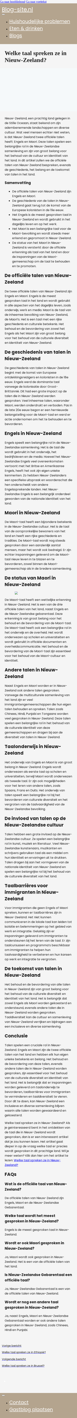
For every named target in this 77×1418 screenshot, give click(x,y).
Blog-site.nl (17, 9)
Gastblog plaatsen (31, 1409)
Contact (19, 1402)
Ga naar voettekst (36, 1)
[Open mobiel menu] (3, 14)
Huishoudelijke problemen (39, 21)
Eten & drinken (26, 28)
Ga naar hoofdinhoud (12, 1)
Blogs (15, 35)
